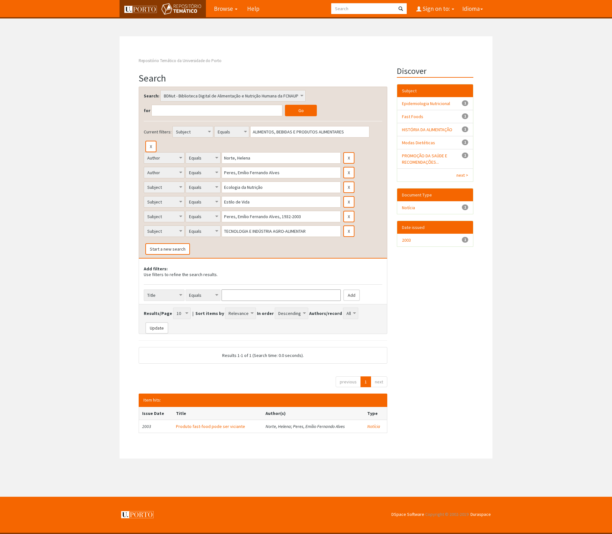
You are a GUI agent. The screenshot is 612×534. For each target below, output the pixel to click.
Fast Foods (412, 116)
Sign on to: (436, 8)
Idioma (471, 8)
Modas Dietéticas (418, 143)
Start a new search (168, 249)
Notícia (373, 426)
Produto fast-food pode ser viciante (210, 426)
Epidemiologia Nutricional (426, 103)
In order (265, 313)
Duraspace (480, 514)
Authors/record (325, 313)
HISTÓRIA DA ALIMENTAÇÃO (427, 129)
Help (253, 8)
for (147, 110)
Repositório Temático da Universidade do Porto (180, 60)
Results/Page (158, 313)
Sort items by (209, 313)
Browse (224, 8)
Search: (151, 96)
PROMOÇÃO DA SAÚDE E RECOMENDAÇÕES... (424, 159)
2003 (406, 240)
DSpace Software (407, 514)
